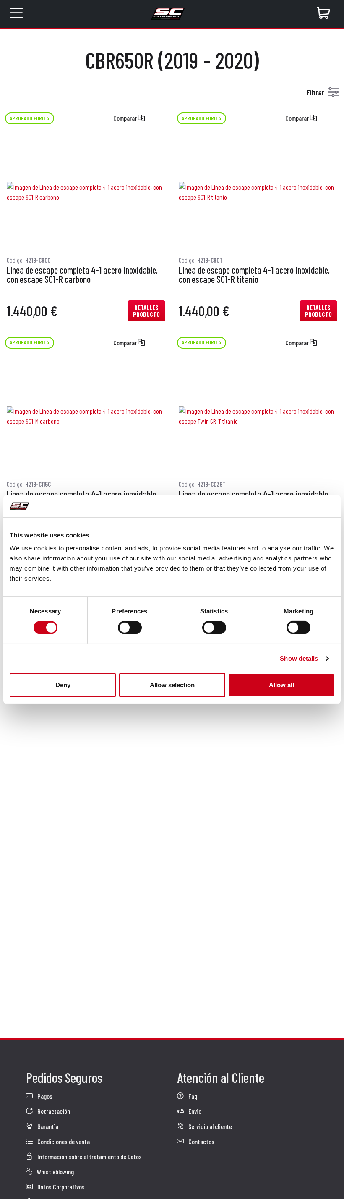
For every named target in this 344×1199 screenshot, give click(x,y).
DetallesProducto (146, 311)
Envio (194, 1111)
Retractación (53, 1111)
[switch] (130, 627)
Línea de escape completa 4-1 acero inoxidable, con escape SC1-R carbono (82, 274)
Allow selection (172, 684)
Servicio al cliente (209, 1126)
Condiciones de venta (63, 1141)
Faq (192, 1096)
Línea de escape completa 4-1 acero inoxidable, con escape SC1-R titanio (254, 274)
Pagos (44, 1096)
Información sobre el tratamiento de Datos (89, 1156)
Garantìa (47, 1126)
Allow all (281, 684)
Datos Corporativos (60, 1187)
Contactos (200, 1141)
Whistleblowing (55, 1172)
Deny (62, 684)
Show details (299, 658)
